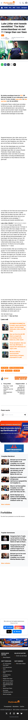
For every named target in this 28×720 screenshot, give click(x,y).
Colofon (22, 706)
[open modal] (26, 3)
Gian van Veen (8, 370)
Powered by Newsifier (14, 716)
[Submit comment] (25, 415)
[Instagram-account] (14, 713)
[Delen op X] (8, 64)
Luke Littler (18, 99)
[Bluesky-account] (21, 713)
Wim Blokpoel (7, 38)
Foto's (18, 7)
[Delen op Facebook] (5, 64)
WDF (14, 7)
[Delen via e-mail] (11, 64)
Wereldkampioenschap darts (16, 367)
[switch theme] (23, 3)
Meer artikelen (5, 504)
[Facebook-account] (10, 713)
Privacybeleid (7, 706)
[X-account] (6, 713)
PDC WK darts (5, 367)
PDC (10, 7)
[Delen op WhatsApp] (2, 64)
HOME (6, 7)
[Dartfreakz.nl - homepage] (9, 3)
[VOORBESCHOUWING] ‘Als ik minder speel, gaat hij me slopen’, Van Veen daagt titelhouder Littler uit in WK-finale (18, 327)
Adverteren (16, 706)
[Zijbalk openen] (1, 3)
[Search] (20, 3)
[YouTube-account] (18, 713)
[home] (2, 8)
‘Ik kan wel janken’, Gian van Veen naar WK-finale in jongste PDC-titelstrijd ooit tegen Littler (18, 345)
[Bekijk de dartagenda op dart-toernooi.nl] (14, 642)
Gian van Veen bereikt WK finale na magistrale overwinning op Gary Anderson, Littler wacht (17, 337)
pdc (2, 370)
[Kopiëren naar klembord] (14, 64)
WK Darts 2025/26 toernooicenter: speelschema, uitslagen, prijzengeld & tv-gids (17, 354)
